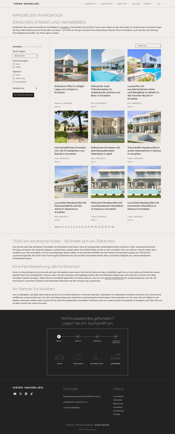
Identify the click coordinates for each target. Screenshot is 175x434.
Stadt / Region (19, 51)
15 (102, 227)
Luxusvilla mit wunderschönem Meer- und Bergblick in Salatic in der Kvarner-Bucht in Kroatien (143, 92)
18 (113, 227)
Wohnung (20, 78)
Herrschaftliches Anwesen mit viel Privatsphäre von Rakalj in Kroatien (70, 150)
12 (92, 227)
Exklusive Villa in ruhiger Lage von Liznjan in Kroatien (69, 89)
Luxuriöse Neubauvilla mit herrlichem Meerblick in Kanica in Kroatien (143, 205)
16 (106, 227)
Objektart (17, 71)
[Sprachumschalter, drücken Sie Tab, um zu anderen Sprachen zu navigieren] (159, 4)
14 (99, 227)
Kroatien (65, 27)
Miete (18, 67)
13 (95, 227)
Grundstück (21, 82)
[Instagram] (20, 393)
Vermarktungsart (20, 61)
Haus (18, 75)
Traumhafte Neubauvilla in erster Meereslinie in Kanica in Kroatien (144, 150)
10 (86, 227)
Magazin (136, 4)
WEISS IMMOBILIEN (114, 278)
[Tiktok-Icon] (31, 393)
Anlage (25, 47)
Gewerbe (35, 47)
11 (89, 227)
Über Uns (121, 4)
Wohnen (16, 47)
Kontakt (147, 4)
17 (109, 227)
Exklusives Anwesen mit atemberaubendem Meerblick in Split (105, 150)
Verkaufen (106, 4)
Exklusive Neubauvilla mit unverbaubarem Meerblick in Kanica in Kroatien (107, 205)
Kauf (18, 64)
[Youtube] (15, 393)
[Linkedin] (26, 393)
